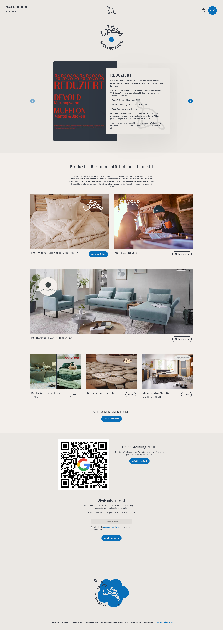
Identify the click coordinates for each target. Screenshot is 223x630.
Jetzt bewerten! (139, 461)
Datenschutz (149, 622)
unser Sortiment (111, 419)
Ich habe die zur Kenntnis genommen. (112, 528)
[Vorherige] (32, 101)
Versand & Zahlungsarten (112, 622)
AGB (127, 622)
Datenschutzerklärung (111, 527)
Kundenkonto (77, 622)
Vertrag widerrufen (165, 622)
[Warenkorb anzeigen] (203, 10)
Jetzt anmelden (111, 538)
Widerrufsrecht (91, 622)
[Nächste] (190, 101)
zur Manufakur (98, 254)
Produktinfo (55, 622)
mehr (186, 394)
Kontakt (65, 622)
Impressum (136, 622)
